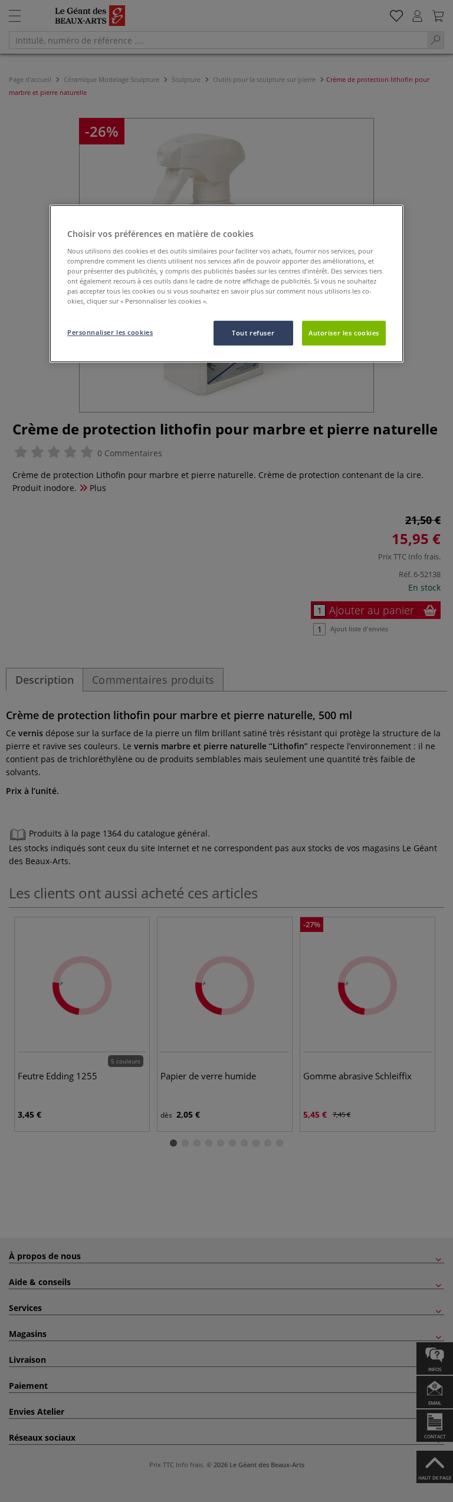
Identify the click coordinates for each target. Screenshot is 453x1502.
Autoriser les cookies (343, 332)
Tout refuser (253, 332)
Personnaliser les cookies (110, 332)
